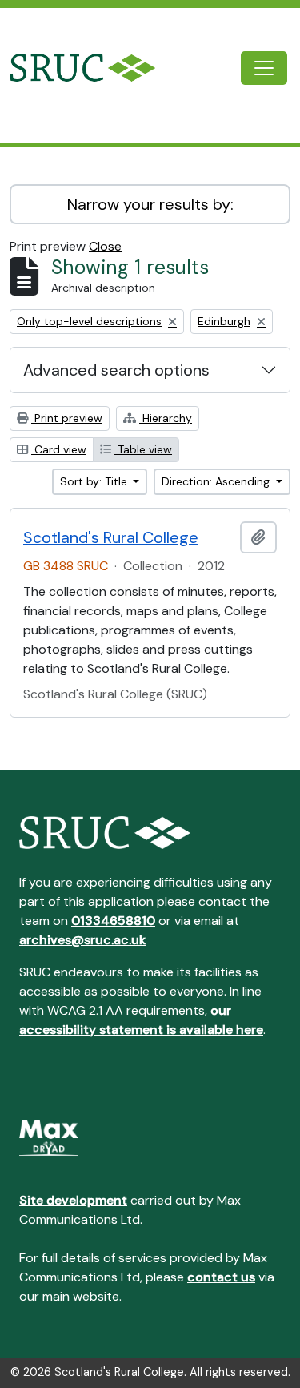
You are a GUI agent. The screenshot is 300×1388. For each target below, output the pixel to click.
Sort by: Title (95, 481)
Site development (73, 1200)
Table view (143, 449)
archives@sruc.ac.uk (82, 939)
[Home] (95, 67)
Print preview (66, 418)
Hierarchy (165, 418)
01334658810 (113, 920)
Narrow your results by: (150, 204)
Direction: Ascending (217, 481)
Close (105, 246)
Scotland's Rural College (110, 537)
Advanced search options (116, 370)
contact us (221, 1277)
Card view (58, 449)
